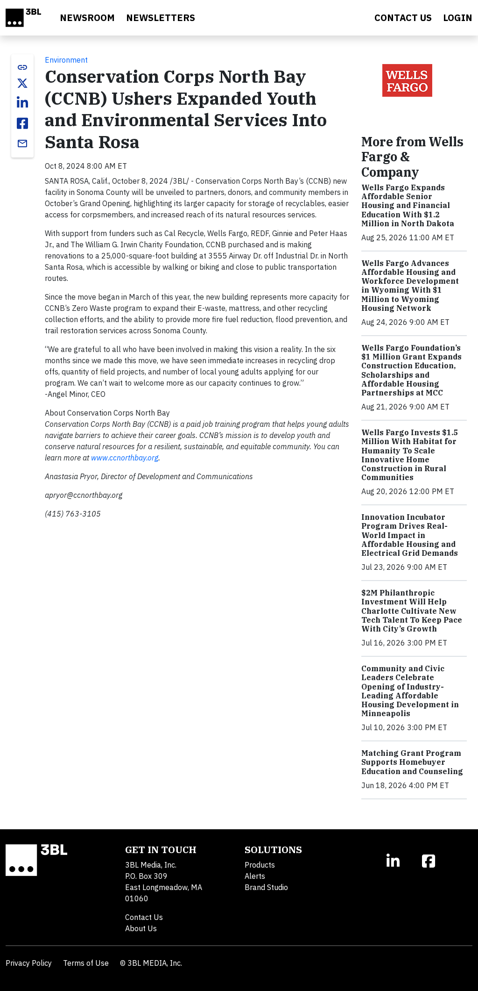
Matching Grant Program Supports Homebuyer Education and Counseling (412, 762)
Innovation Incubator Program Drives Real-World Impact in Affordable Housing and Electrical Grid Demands (409, 535)
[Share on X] (22, 83)
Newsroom (87, 17)
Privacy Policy (29, 963)
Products (260, 864)
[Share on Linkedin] (22, 102)
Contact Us (144, 917)
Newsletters (160, 17)
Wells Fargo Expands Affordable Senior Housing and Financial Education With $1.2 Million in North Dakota (407, 205)
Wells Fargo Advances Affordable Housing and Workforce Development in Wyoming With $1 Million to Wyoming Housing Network (410, 286)
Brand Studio (266, 887)
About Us (141, 928)
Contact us (403, 17)
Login (457, 17)
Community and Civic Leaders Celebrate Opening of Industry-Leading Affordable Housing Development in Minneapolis (410, 691)
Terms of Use (86, 963)
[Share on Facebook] (22, 123)
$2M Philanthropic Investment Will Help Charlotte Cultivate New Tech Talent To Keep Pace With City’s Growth (411, 610)
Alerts (255, 876)
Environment (66, 60)
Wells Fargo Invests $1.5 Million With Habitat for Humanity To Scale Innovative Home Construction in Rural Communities (409, 455)
